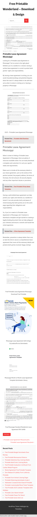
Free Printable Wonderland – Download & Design (18, 9)
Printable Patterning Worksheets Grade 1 (17, 480)
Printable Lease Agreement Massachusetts (17, 440)
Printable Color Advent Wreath (14, 493)
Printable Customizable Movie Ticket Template (19, 485)
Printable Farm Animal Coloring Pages (16, 477)
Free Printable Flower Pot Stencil (15, 495)
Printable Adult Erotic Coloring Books (16, 462)
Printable (7, 434)
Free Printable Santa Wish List (14, 498)
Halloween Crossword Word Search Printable (18, 482)
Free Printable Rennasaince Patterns (16, 457)
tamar (15, 51)
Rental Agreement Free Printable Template (18, 470)
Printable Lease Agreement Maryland (22, 442)
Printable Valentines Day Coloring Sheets (17, 460)
